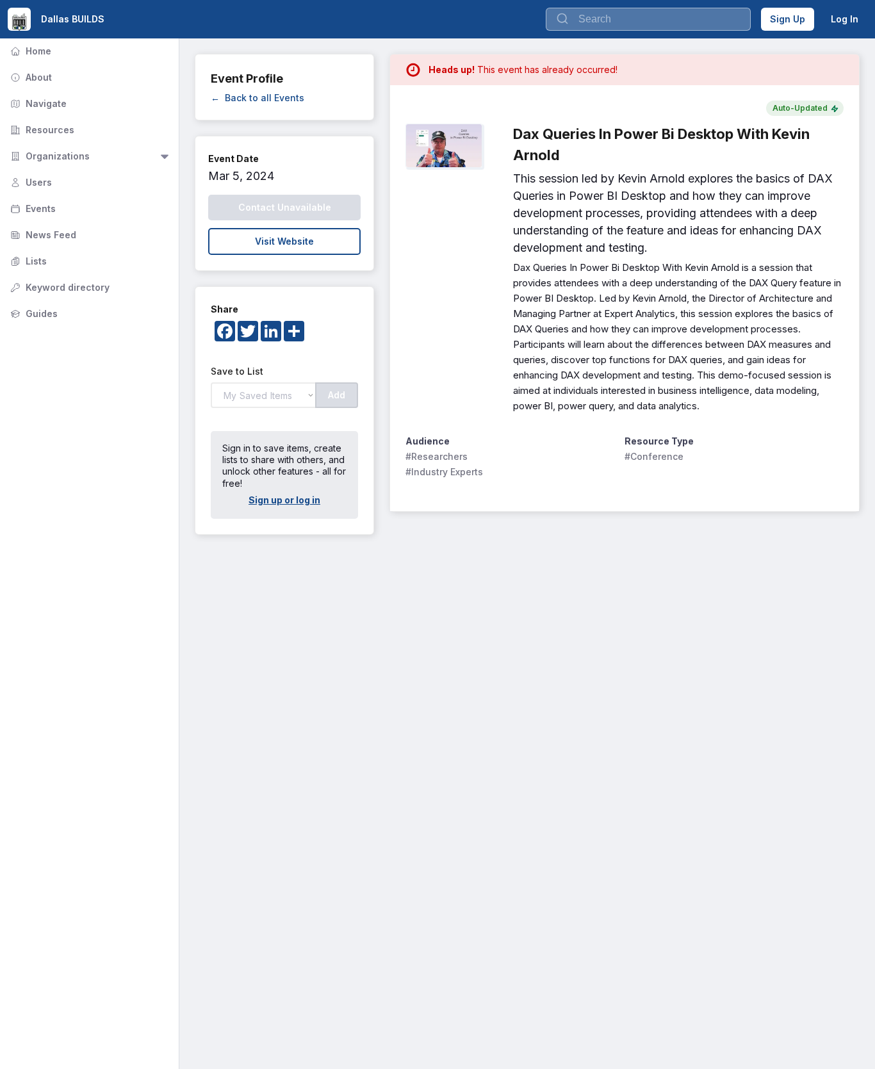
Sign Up (787, 18)
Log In (844, 18)
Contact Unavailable (284, 207)
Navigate (37, 103)
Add (336, 394)
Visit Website (284, 241)
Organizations (49, 156)
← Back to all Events (257, 97)
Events (32, 208)
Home (29, 50)
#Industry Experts (444, 471)
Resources (41, 129)
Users (30, 182)
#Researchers (436, 456)
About (30, 77)
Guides (33, 313)
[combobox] (648, 19)
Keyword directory (59, 287)
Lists (27, 261)
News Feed (42, 234)
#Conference (654, 456)
